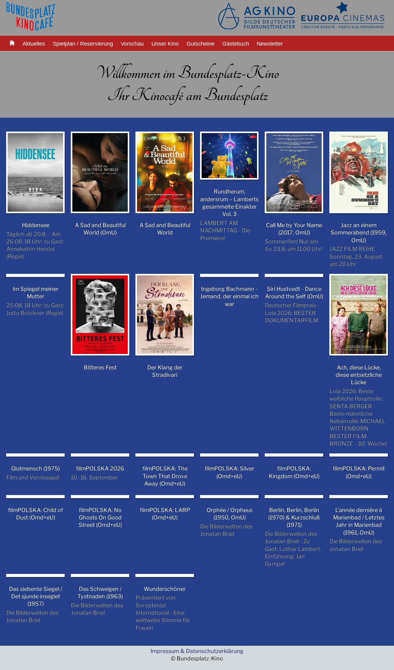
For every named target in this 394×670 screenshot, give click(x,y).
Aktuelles (33, 44)
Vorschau (132, 44)
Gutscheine (201, 44)
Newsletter (270, 44)
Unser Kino (165, 44)
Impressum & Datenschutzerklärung (197, 651)
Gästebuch (235, 44)
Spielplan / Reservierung (83, 44)
